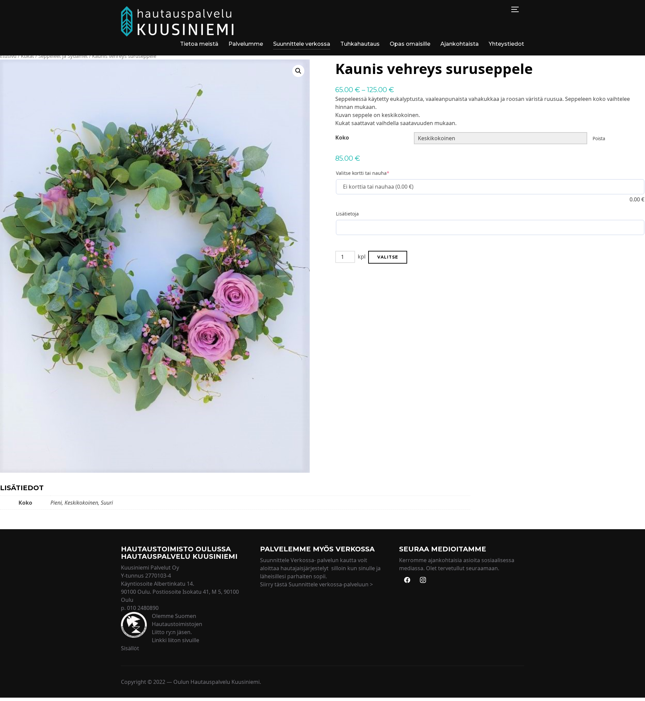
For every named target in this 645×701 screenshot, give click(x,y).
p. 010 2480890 (140, 608)
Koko (342, 137)
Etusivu (8, 55)
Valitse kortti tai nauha (362, 173)
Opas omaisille (410, 44)
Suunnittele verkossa (301, 44)
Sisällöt (130, 648)
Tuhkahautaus (360, 44)
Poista (599, 138)
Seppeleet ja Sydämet (63, 55)
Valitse (387, 257)
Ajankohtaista (459, 44)
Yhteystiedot (506, 44)
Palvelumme (245, 44)
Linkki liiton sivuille (175, 640)
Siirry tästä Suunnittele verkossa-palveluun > (316, 584)
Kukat (27, 55)
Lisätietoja (347, 213)
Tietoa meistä (199, 44)
